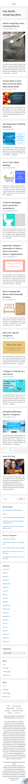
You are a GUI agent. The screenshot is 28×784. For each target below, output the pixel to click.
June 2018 (5, 591)
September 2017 (7, 616)
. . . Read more (14, 73)
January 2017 (6, 638)
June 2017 (5, 627)
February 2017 (6, 634)
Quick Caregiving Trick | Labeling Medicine (13, 510)
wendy (4, 542)
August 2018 (6, 587)
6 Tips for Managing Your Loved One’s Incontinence (12, 205)
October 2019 (6, 569)
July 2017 (5, 623)
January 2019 (6, 580)
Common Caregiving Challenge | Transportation (14, 517)
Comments (6, 671)
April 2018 (5, 598)
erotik (4, 539)
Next (10, 450)
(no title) (5, 514)
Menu (14, 4)
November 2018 (6, 583)
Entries (5, 668)
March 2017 (5, 630)
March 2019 (5, 576)
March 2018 (5, 602)
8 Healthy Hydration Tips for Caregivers (15, 548)
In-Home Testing (11, 539)
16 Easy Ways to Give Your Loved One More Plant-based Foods (12, 84)
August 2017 (6, 620)
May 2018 (5, 594)
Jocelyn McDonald (7, 557)
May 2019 (5, 573)
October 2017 (6, 612)
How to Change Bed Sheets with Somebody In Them (13, 294)
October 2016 (6, 641)
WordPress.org (6, 675)
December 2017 (6, 605)
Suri (16, 780)
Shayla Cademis (6, 551)
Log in (4, 664)
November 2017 (6, 609)
